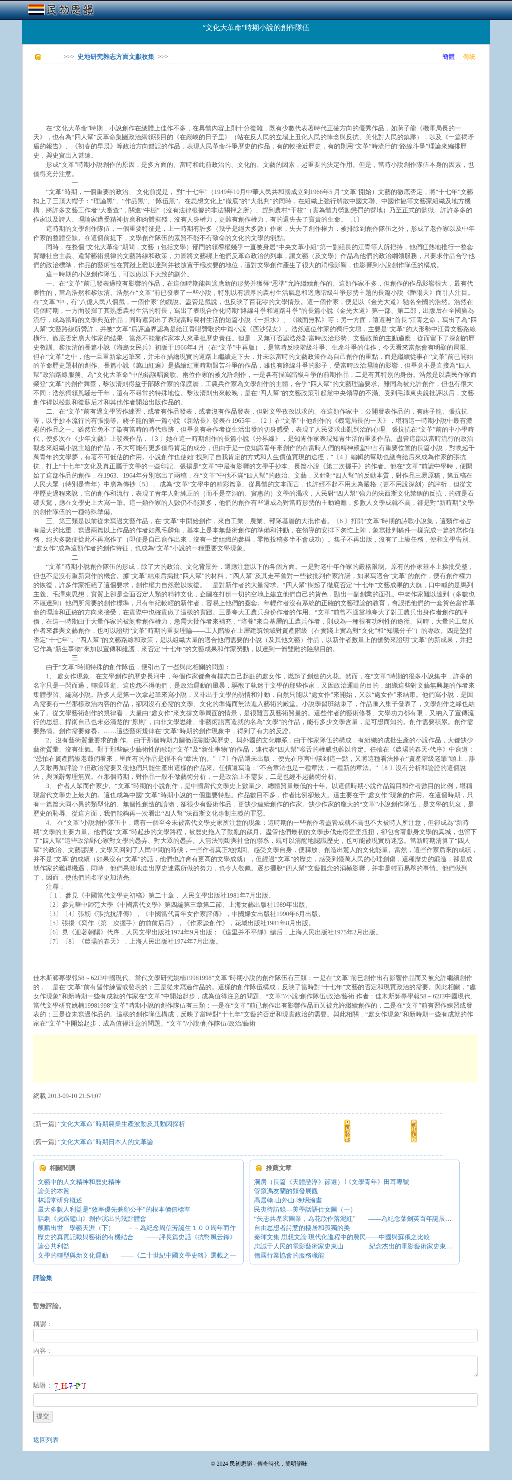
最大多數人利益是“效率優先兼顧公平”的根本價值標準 (114, 1209)
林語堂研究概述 (60, 1200)
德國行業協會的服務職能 (289, 1255)
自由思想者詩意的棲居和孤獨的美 (302, 1227)
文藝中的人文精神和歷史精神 (79, 1181)
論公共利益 (54, 1246)
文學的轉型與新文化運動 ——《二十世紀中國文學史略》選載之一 (137, 1255)
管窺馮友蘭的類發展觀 (286, 1191)
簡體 (448, 56)
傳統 (469, 56)
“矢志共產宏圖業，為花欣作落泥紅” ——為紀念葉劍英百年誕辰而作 (356, 1218)
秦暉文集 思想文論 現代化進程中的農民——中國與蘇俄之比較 (342, 1237)
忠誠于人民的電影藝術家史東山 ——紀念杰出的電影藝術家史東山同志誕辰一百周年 (379, 1246)
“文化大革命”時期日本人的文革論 (105, 1141)
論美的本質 (54, 1191)
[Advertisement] (178, 88)
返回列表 (46, 1439)
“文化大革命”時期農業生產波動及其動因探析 (121, 1123)
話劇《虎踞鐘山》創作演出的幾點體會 (92, 1218)
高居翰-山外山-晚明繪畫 (288, 1200)
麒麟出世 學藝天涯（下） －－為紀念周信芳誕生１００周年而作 (137, 1227)
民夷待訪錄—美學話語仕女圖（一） (305, 1209)
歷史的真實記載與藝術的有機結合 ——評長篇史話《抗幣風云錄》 (137, 1237)
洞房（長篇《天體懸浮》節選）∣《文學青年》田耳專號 (331, 1181)
